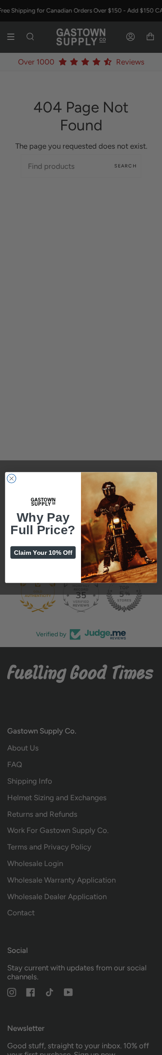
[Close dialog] (11, 478)
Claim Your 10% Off (43, 552)
